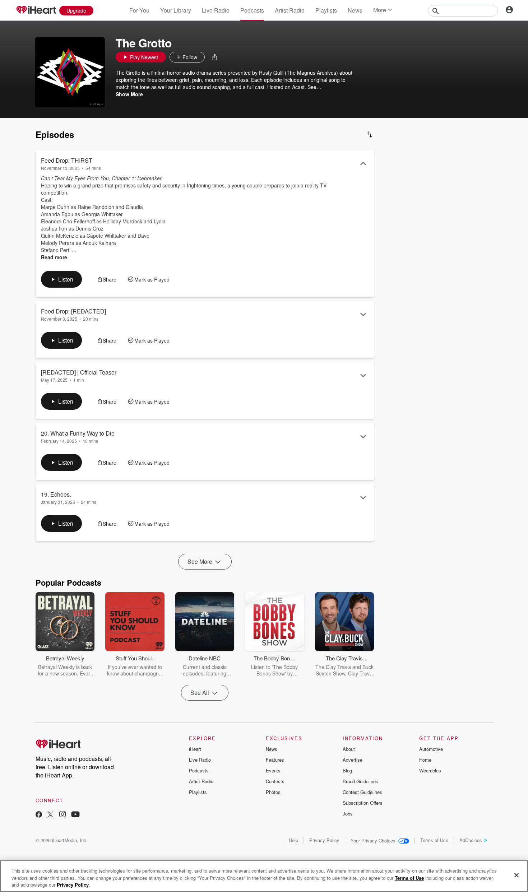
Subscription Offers (363, 802)
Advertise (352, 759)
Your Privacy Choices (373, 840)
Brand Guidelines (360, 781)
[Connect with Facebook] (39, 815)
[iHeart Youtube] (75, 815)
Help (293, 840)
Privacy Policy (324, 840)
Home (425, 759)
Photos (273, 792)
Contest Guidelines (362, 792)
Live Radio (216, 10)
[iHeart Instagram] (62, 815)
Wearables (430, 770)
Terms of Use (434, 840)
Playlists (326, 10)
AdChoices (470, 840)
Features (275, 759)
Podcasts (252, 10)
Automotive (431, 748)
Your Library (175, 10)
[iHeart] (35, 10)
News (355, 10)
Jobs (348, 813)
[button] (214, 57)
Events (273, 770)
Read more (54, 257)
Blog (347, 770)
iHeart (195, 748)
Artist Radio (290, 10)
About (349, 748)
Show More (129, 94)
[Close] (516, 875)
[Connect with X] (50, 815)
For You (139, 10)
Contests (275, 781)
